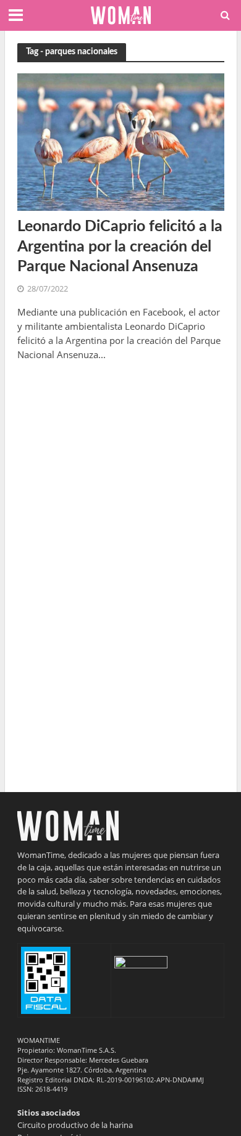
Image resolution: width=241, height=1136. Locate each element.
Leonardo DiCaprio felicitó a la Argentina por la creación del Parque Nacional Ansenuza (119, 246)
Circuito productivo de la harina (75, 1124)
